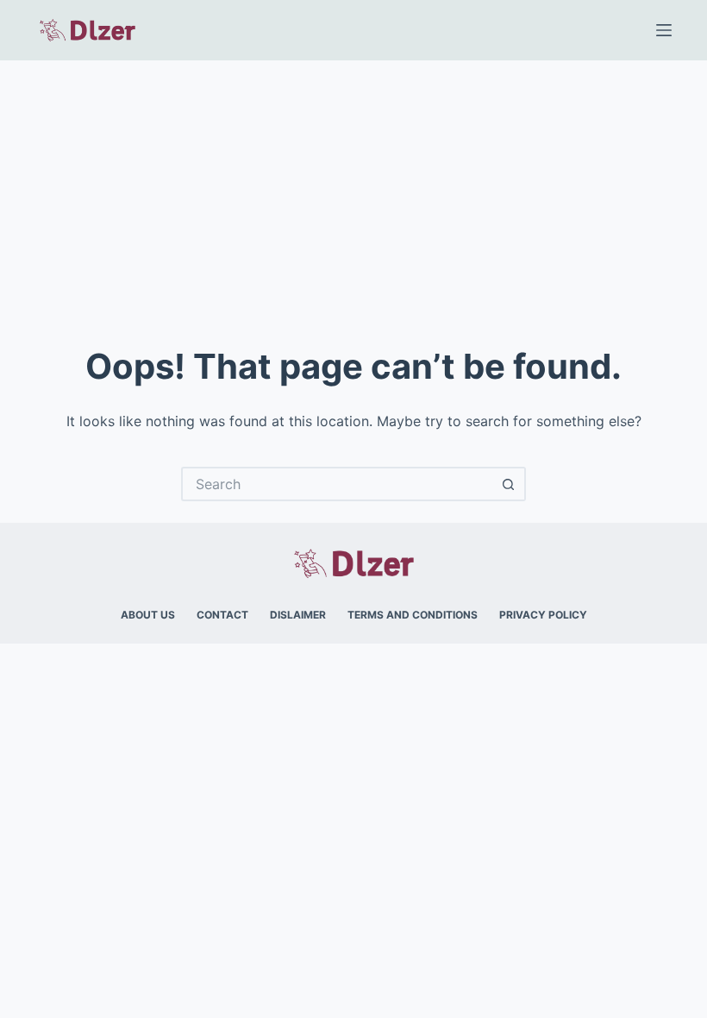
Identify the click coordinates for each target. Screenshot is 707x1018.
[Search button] (508, 484)
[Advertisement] (353, 190)
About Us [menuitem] (148, 614)
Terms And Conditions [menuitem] (412, 614)
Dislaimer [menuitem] (298, 614)
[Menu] (664, 30)
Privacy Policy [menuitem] (543, 614)
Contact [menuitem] (222, 614)
